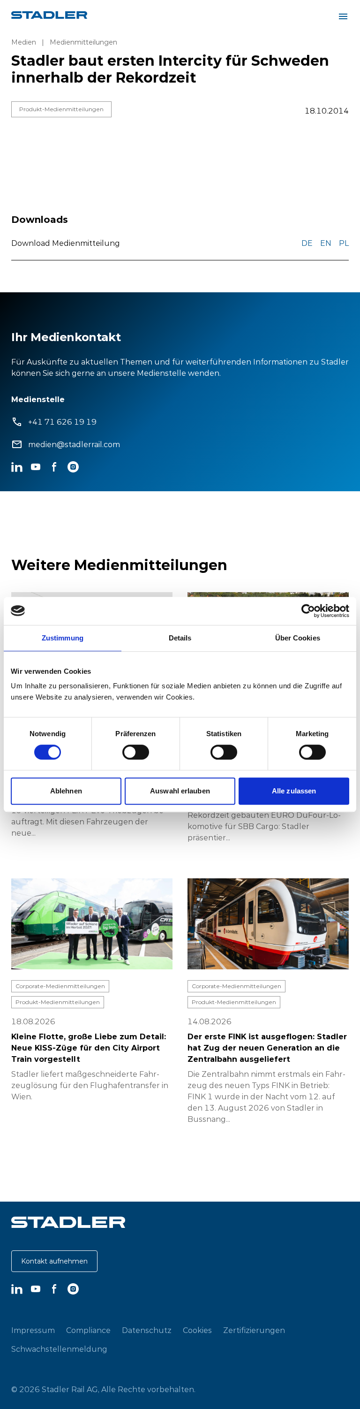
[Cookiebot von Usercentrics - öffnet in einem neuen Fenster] (308, 611)
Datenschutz (147, 1330)
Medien (23, 42)
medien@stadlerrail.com (74, 444)
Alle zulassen (294, 791)
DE (307, 243)
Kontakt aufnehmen (54, 1261)
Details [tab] (180, 638)
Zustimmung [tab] (62, 638)
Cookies (197, 1330)
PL (344, 243)
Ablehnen (66, 791)
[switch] (135, 752)
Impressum (33, 1330)
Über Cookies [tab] (297, 638)
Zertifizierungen (254, 1330)
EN (325, 243)
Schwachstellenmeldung (59, 1349)
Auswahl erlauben (180, 791)
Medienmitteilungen (83, 42)
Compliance (88, 1330)
